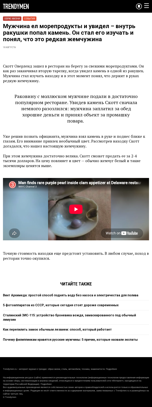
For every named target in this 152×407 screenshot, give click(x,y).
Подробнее (111, 369)
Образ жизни (12, 18)
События (29, 18)
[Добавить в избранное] (139, 6)
